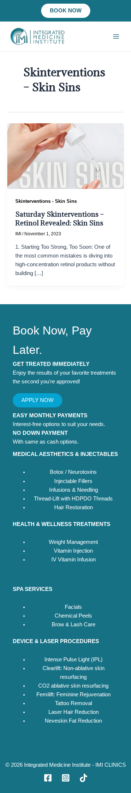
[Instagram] (65, 778)
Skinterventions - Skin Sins (46, 201)
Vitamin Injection (73, 551)
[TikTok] (83, 778)
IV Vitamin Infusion (73, 559)
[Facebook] (48, 778)
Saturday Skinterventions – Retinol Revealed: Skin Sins (59, 218)
